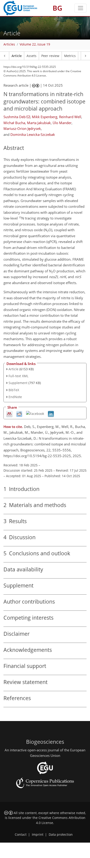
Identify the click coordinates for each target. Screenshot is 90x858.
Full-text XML (18, 376)
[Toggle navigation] (80, 8)
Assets (31, 56)
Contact (21, 834)
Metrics (70, 56)
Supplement (18, 383)
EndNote (15, 397)
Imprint (37, 834)
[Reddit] (19, 413)
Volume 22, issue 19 (35, 44)
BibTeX (14, 390)
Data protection (61, 834)
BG (57, 8)
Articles (9, 44)
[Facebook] (35, 413)
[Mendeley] (9, 413)
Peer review (50, 56)
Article (17, 56)
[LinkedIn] (51, 413)
